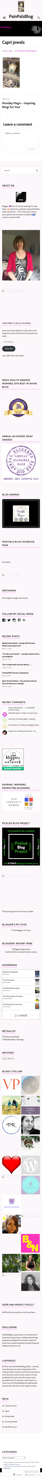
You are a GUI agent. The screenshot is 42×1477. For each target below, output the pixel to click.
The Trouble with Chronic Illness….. (17, 664)
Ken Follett (6, 974)
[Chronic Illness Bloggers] (13, 769)
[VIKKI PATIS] (11, 1085)
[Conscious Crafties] (17, 911)
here (33, 1312)
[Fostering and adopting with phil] (11, 1105)
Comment (31, 149)
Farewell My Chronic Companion (15, 673)
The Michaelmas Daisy (11, 988)
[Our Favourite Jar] (11, 1283)
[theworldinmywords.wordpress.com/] (30, 1165)
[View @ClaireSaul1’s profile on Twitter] (9, 620)
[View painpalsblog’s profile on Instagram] (14, 620)
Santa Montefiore (8, 998)
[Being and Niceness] (30, 1243)
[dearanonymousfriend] (11, 1263)
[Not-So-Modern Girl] (30, 1263)
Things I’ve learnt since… (30, 713)
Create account (11, 1406)
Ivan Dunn (11, 719)
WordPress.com (11, 1427)
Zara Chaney (12, 725)
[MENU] (4, 18)
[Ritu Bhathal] (30, 1282)
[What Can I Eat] (11, 1224)
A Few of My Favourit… (16, 708)
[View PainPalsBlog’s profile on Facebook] (4, 620)
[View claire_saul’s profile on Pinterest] (19, 620)
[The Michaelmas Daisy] (37, 992)
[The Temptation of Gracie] (37, 1001)
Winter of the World (10, 972)
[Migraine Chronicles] (11, 1204)
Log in (7, 1411)
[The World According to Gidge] (30, 1185)
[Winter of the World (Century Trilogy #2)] (37, 976)
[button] (16, 520)
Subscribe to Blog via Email (16, 323)
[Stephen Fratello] (30, 1085)
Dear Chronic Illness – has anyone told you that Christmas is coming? (19, 682)
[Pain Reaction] (11, 1125)
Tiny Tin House (8, 980)
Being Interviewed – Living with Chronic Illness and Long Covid (18, 644)
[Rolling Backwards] (30, 1125)
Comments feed (11, 1421)
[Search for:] (21, 170)
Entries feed (9, 1416)
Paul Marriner (7, 990)
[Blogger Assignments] (21, 949)
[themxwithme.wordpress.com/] (30, 1145)
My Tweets (6, 562)
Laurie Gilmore (7, 1006)
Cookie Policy (7, 1468)
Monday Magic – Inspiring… (27, 719)
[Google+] (25, 620)
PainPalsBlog (21, 16)
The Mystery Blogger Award (29, 725)
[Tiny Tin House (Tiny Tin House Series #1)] (37, 984)
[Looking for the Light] (11, 1185)
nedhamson (12, 731)
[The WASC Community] (11, 1165)
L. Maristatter (7, 982)
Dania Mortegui (13, 713)
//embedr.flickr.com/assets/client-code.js (21, 952)
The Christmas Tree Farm (12, 1004)
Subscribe (9, 348)
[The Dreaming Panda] (30, 1224)
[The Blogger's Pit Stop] (21, 930)
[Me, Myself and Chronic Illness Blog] (30, 1105)
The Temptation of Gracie (13, 996)
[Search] (36, 18)
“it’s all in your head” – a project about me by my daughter (20, 655)
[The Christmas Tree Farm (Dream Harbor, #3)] (37, 1009)
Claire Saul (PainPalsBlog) (27, 51)
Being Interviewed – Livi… (28, 731)
